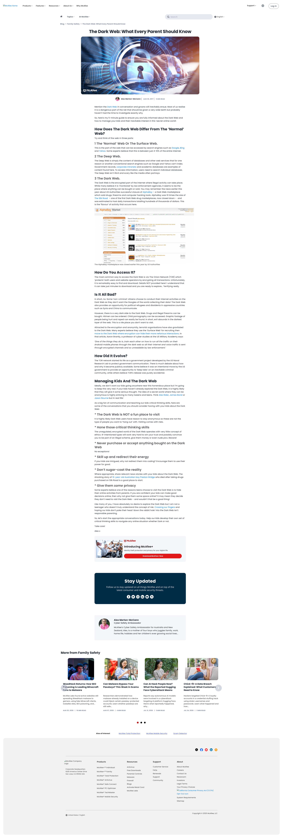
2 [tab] (141, 722)
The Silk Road (101, 198)
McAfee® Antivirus (104, 780)
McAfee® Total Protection (107, 776)
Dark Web (112, 106)
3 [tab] (145, 722)
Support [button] (250, 5)
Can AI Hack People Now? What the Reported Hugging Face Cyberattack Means (159, 687)
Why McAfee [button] (82, 6)
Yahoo (102, 151)
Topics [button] (70, 16)
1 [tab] (138, 722)
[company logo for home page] (10, 5)
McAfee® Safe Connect (107, 784)
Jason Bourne (101, 398)
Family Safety (73, 24)
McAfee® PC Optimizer (106, 788)
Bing (182, 148)
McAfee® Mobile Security (107, 797)
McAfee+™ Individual (106, 767)
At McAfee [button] (83, 16)
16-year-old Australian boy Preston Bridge (133, 477)
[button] (263, 5)
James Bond (176, 395)
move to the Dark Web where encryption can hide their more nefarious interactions (137, 333)
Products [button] (27, 6)
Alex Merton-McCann (131, 99)
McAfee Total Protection (129, 733)
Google (175, 148)
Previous (64, 688)
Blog (62, 24)
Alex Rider (164, 395)
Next (218, 688)
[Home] (62, 16)
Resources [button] (53, 6)
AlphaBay (147, 192)
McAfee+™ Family (104, 772)
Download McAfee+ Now (153, 556)
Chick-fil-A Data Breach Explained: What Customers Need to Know (200, 687)
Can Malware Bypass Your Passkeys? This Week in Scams (121, 685)
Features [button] (40, 6)
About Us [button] (67, 6)
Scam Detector (180, 733)
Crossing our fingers (165, 507)
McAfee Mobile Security (156, 733)
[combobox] (219, 16)
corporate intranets (126, 167)
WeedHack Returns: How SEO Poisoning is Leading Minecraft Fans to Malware (80, 687)
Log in (274, 6)
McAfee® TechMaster (106, 792)
